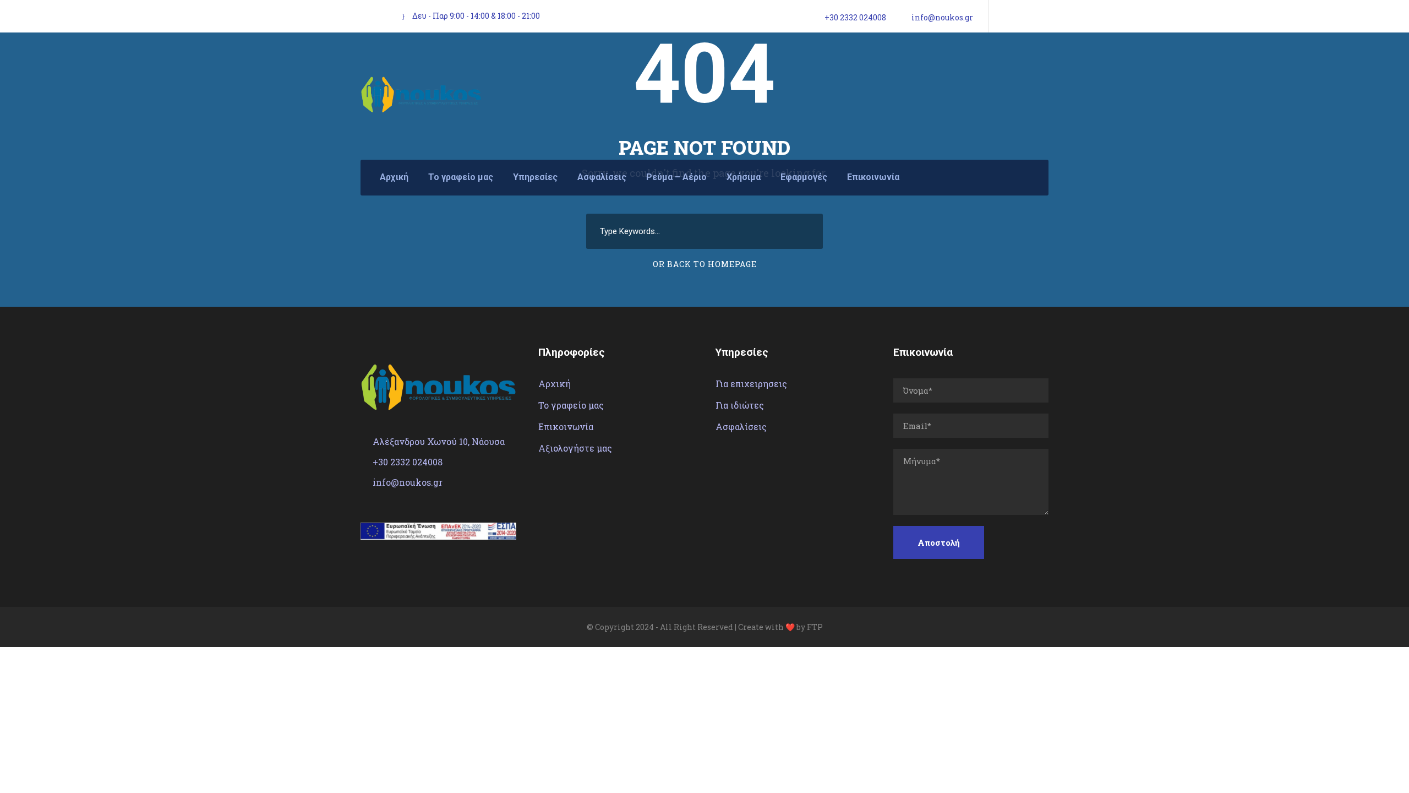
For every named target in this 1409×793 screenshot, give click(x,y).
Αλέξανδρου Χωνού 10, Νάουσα (439, 441)
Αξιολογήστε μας (575, 448)
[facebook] (1004, 17)
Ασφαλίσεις (601, 177)
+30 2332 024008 (855, 17)
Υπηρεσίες (535, 177)
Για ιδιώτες (740, 405)
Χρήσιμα (744, 177)
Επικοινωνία (873, 177)
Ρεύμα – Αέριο (676, 177)
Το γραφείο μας (460, 177)
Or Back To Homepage (705, 264)
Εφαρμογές (803, 177)
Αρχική (394, 177)
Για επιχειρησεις (751, 383)
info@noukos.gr (942, 17)
